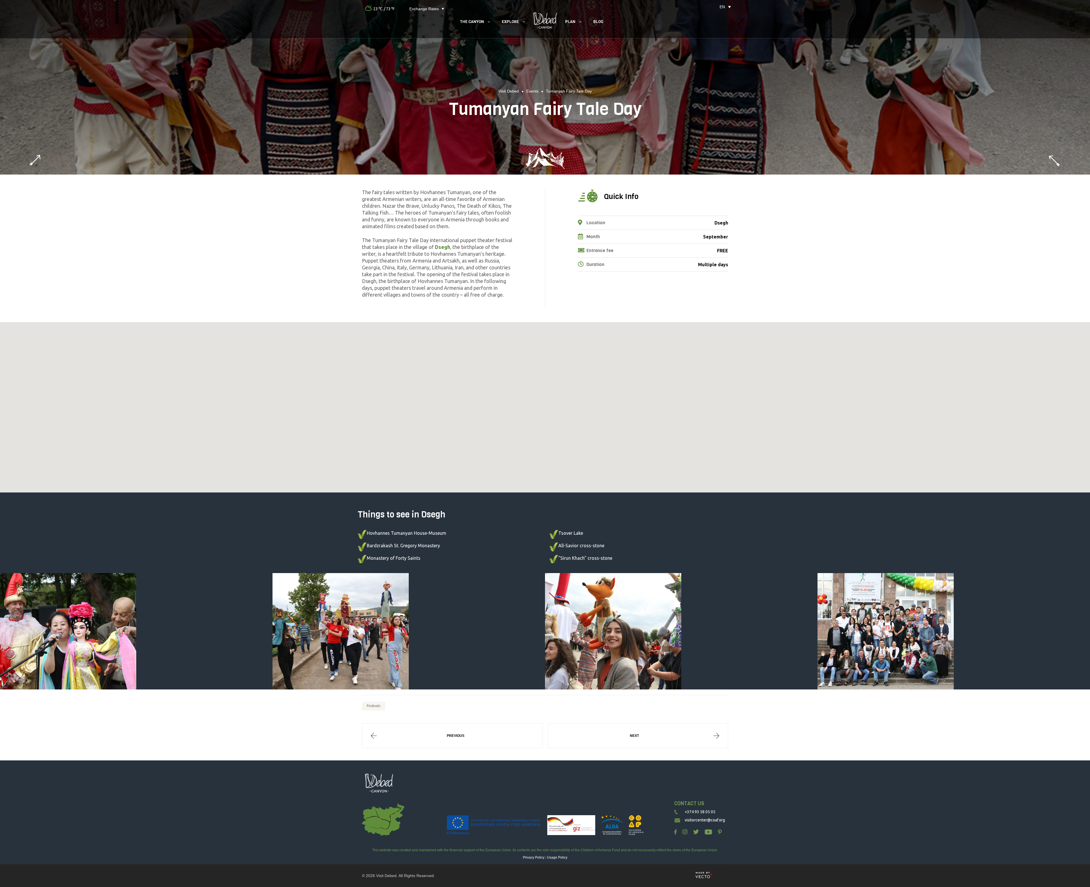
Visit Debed (386, 875)
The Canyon (472, 21)
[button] (545, 405)
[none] (722, 7)
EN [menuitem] (722, 7)
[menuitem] (722, 7)
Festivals (373, 706)
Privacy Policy (533, 857)
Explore (510, 21)
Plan (570, 21)
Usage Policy (557, 857)
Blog (598, 21)
